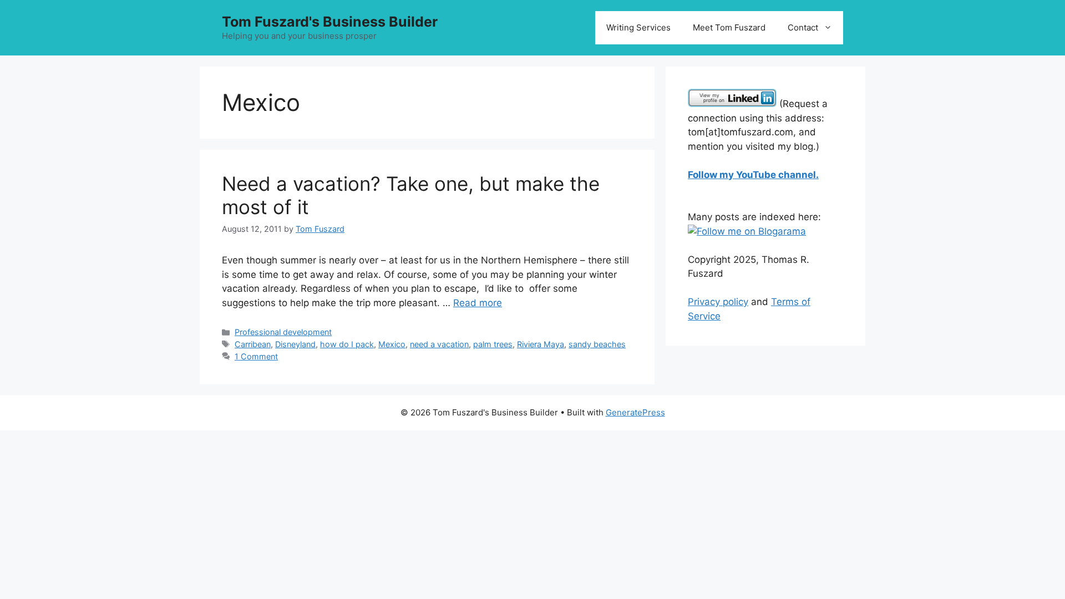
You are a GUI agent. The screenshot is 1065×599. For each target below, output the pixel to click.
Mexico (391, 344)
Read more (477, 302)
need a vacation (439, 344)
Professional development (283, 332)
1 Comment (256, 356)
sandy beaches (597, 344)
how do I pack (347, 344)
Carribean (253, 344)
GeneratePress (635, 412)
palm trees (493, 344)
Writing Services (638, 27)
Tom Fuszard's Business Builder (330, 21)
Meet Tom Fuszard (729, 27)
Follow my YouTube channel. (753, 174)
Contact (803, 27)
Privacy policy (718, 301)
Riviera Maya (540, 344)
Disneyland (295, 344)
